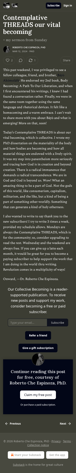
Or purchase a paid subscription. (38, 404)
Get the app (57, 455)
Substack (19, 465)
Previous (15, 423)
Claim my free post (38, 394)
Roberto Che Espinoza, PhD (28, 47)
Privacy (56, 441)
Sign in (68, 5)
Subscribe (53, 5)
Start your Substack (27, 455)
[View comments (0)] (21, 60)
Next (63, 423)
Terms (67, 441)
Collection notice (38, 445)
